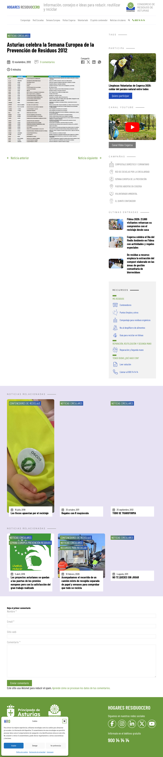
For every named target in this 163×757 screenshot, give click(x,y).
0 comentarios (47, 62)
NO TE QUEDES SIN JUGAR (125, 577)
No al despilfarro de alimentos (132, 327)
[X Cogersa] (142, 724)
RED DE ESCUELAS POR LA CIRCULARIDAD (132, 171)
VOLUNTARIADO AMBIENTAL (126, 193)
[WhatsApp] (99, 62)
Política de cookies (22, 752)
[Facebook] (83, 62)
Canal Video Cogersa (122, 145)
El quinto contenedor (99, 20)
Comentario (13, 642)
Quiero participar (120, 96)
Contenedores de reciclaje (25, 403)
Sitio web (11, 632)
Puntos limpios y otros (129, 312)
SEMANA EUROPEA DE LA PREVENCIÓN (131, 179)
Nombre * (12, 611)
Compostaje (25, 20)
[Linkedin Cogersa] (132, 724)
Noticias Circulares (19, 35)
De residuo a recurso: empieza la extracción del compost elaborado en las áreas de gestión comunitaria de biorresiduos (140, 263)
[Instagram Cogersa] (122, 724)
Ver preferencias (56, 745)
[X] (88, 62)
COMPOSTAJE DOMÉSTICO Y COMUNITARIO (132, 164)
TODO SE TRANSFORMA (124, 513)
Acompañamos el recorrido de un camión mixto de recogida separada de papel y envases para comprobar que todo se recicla (80, 582)
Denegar (34, 745)
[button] (64, 721)
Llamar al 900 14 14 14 (129, 371)
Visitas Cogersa (69, 20)
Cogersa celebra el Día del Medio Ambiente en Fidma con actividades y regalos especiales (140, 242)
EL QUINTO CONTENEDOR (125, 200)
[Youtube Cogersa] (152, 724)
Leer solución (125, 364)
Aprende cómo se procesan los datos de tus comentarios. (81, 688)
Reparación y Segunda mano (132, 349)
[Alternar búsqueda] (129, 20)
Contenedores (125, 304)
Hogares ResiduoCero (129, 707)
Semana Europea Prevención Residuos (30, 542)
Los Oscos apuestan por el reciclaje (30, 513)
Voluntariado (83, 20)
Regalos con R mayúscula (75, 513)
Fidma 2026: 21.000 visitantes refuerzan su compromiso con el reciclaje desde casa (139, 224)
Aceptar (13, 745)
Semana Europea (53, 20)
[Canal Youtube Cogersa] (132, 127)
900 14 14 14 (140, 20)
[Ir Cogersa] (141, 6)
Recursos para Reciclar (73, 548)
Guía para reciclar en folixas (131, 335)
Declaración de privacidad (37, 752)
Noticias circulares (118, 20)
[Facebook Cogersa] (112, 724)
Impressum (50, 752)
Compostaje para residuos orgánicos (135, 320)
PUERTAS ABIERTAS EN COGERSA (128, 186)
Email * (10, 621)
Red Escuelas (38, 20)
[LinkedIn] (94, 62)
